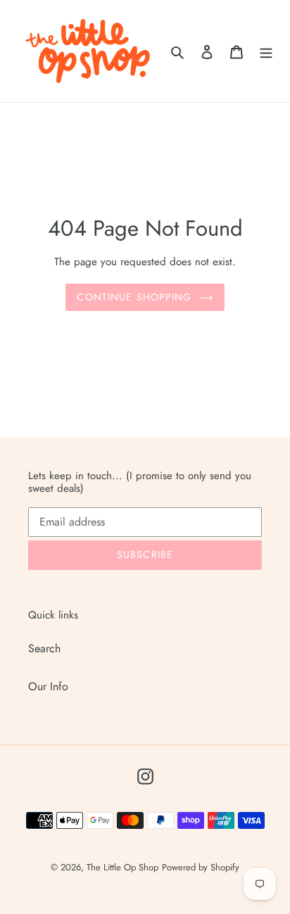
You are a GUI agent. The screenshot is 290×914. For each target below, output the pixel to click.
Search (44, 648)
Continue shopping (134, 297)
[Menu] (266, 51)
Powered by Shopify (200, 867)
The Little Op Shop (122, 867)
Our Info (48, 686)
